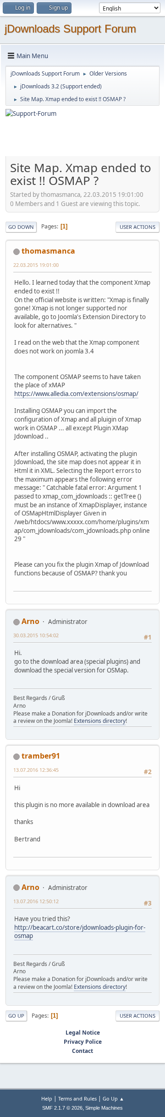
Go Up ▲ (113, 1098)
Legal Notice (83, 1032)
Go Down (21, 226)
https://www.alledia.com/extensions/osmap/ (76, 394)
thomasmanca (48, 251)
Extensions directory (100, 721)
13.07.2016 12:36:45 (36, 769)
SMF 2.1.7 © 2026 (62, 1108)
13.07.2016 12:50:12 (36, 901)
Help (46, 1098)
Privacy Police (83, 1042)
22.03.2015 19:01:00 (36, 264)
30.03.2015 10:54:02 (36, 635)
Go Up (16, 1015)
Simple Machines (104, 1108)
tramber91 (41, 756)
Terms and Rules (77, 1098)
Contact (82, 1051)
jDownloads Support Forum (70, 28)
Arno (30, 621)
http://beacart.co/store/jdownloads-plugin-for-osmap (79, 931)
